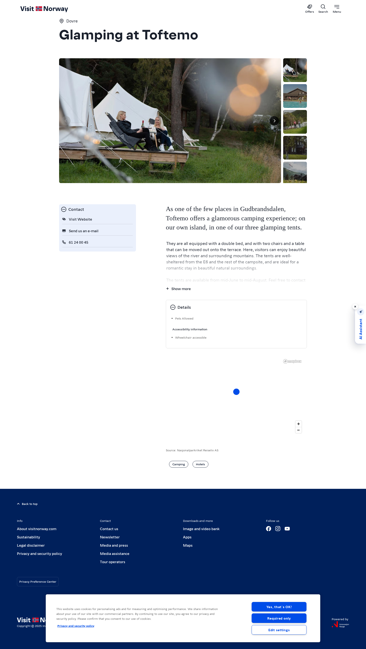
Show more (181, 288)
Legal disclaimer (31, 545)
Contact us (109, 528)
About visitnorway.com (36, 528)
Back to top (29, 504)
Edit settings (279, 630)
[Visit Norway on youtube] (287, 528)
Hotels (200, 464)
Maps (188, 545)
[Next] (274, 120)
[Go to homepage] (51, 9)
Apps (187, 536)
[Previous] (66, 120)
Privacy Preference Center (37, 581)
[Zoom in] (298, 424)
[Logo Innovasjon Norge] (340, 624)
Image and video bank (201, 528)
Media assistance (114, 553)
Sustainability (28, 536)
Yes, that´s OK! (279, 607)
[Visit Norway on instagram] (277, 528)
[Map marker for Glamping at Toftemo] (236, 392)
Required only (279, 618)
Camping (178, 464)
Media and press (114, 545)
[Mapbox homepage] (292, 361)
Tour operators (112, 561)
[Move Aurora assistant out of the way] (355, 306)
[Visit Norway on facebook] (268, 528)
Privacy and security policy (39, 553)
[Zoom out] (298, 430)
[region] (183, 618)
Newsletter (110, 536)
